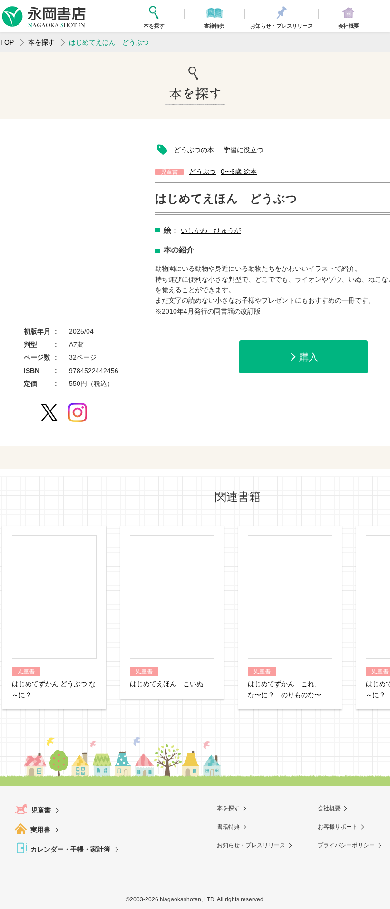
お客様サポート (338, 826)
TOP (7, 42)
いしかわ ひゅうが (211, 230)
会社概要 (329, 808)
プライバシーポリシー (346, 845)
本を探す (41, 42)
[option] (77, 215)
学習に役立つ (243, 149)
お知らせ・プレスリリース (251, 845)
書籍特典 (228, 826)
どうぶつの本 (194, 149)
